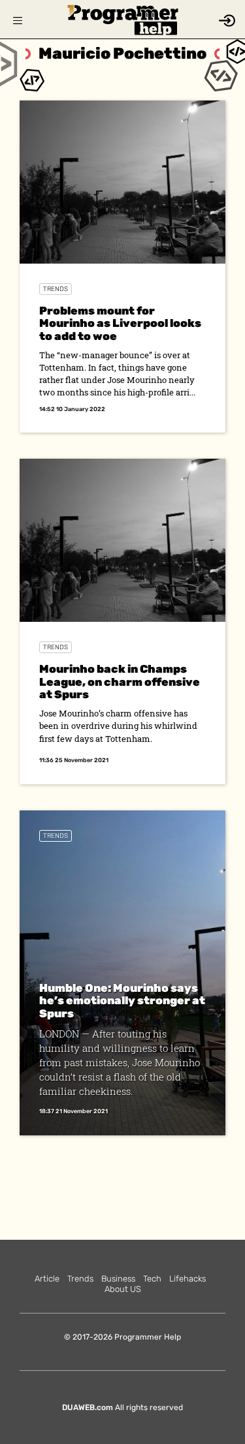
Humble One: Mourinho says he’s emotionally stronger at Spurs (122, 1000)
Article (47, 1278)
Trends (55, 289)
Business (118, 1278)
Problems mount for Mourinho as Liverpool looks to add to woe (120, 323)
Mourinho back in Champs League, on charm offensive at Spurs (119, 681)
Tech (152, 1278)
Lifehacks (187, 1278)
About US (123, 1289)
